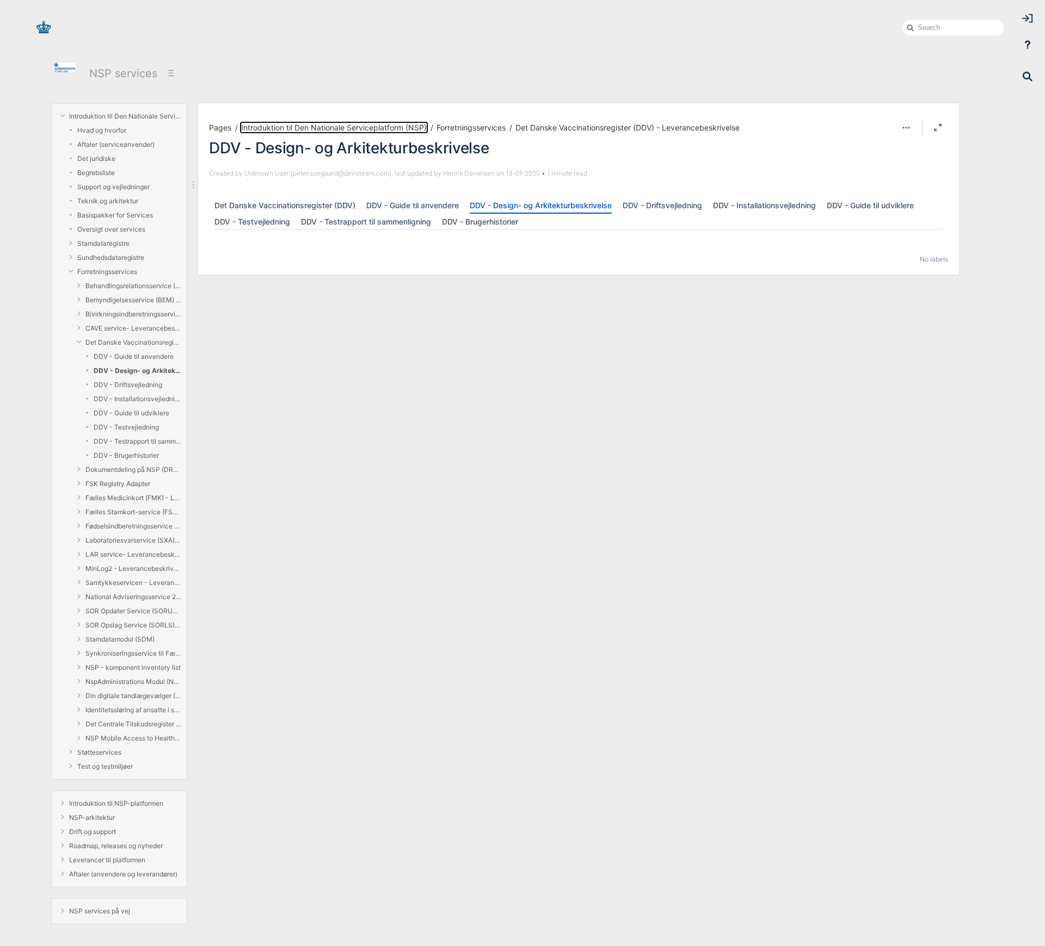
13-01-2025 (523, 173)
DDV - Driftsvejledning (128, 385)
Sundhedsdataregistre (110, 257)
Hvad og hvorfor (101, 130)
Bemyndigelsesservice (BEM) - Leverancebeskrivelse (133, 300)
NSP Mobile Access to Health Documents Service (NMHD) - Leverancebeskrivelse (133, 738)
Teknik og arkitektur (107, 201)
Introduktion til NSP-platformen (116, 803)
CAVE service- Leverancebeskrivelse (133, 328)
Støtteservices (99, 752)
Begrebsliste (96, 173)
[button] (906, 127)
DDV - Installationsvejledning (137, 399)
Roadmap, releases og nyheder (116, 846)
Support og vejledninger (113, 187)
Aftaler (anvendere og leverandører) (123, 874)
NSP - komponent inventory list (133, 667)
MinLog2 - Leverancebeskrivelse (133, 568)
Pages (220, 127)
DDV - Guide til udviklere (131, 413)
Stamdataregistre (103, 243)
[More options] (906, 128)
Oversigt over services (111, 229)
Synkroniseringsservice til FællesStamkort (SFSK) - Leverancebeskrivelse (133, 653)
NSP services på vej (99, 911)
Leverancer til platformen (107, 860)
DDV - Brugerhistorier (126, 455)
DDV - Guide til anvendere (134, 356)
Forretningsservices (107, 271)
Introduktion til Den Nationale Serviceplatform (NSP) (125, 116)
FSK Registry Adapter (117, 484)
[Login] (1027, 18)
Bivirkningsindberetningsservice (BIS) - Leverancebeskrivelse (133, 314)
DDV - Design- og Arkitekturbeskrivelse (137, 370)
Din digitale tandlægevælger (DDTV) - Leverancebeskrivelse (133, 696)
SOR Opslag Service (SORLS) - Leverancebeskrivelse (133, 625)
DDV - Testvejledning (126, 427)
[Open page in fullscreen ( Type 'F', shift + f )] (938, 128)
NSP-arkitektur (92, 817)
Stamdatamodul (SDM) (120, 639)
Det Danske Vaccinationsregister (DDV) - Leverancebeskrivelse (133, 342)
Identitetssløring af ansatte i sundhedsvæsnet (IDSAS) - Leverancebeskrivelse (133, 710)
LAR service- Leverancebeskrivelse (133, 554)
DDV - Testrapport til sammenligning (137, 441)
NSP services (123, 73)
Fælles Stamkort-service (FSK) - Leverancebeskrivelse (133, 512)
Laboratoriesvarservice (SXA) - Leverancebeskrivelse (133, 540)
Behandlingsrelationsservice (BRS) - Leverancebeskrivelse (133, 286)
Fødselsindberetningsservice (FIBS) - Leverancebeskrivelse (133, 526)
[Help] (1027, 45)
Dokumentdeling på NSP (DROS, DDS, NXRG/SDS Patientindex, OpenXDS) (133, 469)
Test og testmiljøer (105, 766)
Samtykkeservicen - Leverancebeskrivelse (133, 582)
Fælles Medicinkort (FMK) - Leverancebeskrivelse (133, 498)
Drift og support (92, 831)
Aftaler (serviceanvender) (116, 144)
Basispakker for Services (115, 215)
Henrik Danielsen (469, 173)
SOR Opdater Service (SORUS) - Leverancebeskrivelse (133, 611)
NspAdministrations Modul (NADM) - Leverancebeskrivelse (133, 681)
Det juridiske (96, 158)
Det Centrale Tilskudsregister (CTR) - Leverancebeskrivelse (133, 724)
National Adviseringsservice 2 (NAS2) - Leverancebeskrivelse (133, 597)
